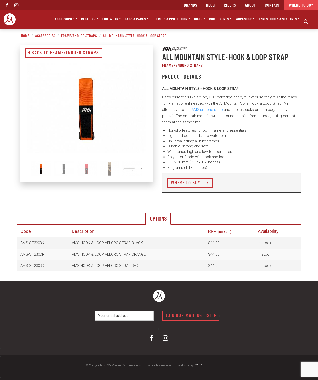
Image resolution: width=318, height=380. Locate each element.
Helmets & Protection (170, 19)
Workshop (244, 19)
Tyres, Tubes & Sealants (278, 19)
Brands (190, 5)
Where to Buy (186, 183)
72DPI (198, 365)
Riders (230, 5)
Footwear (110, 19)
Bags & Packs (136, 19)
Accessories (65, 19)
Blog (210, 5)
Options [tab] (158, 219)
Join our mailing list (190, 316)
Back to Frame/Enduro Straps (64, 53)
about (250, 5)
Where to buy (301, 5)
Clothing (88, 19)
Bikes (198, 19)
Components (219, 19)
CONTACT (272, 5)
